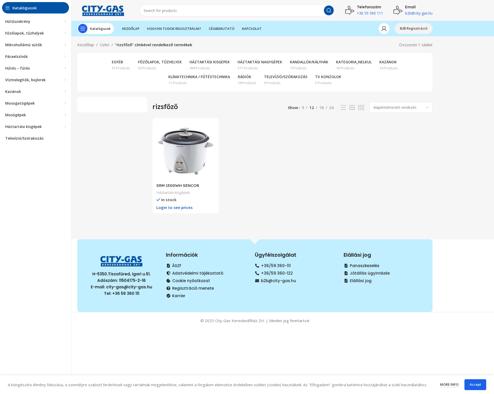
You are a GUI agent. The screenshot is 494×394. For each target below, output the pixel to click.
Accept (475, 384)
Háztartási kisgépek (173, 192)
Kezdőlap (85, 44)
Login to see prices (174, 207)
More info (449, 384)
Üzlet (104, 44)
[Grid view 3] (351, 107)
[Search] (329, 10)
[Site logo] (103, 9)
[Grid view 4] (361, 107)
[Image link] (122, 260)
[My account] (384, 28)
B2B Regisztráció (413, 28)
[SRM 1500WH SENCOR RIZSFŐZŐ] (185, 151)
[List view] (343, 107)
